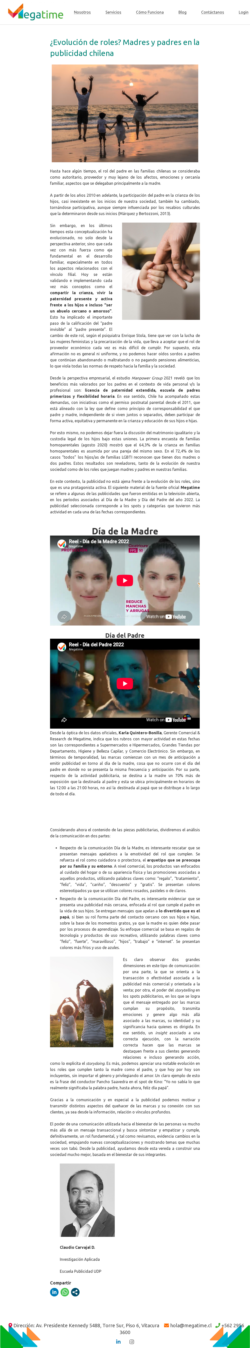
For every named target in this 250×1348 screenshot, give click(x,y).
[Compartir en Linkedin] (54, 1292)
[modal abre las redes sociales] (75, 1292)
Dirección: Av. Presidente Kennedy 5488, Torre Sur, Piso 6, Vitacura (86, 1325)
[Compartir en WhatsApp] (65, 1292)
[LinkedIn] (118, 1342)
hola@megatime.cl (191, 1325)
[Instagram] (131, 1342)
